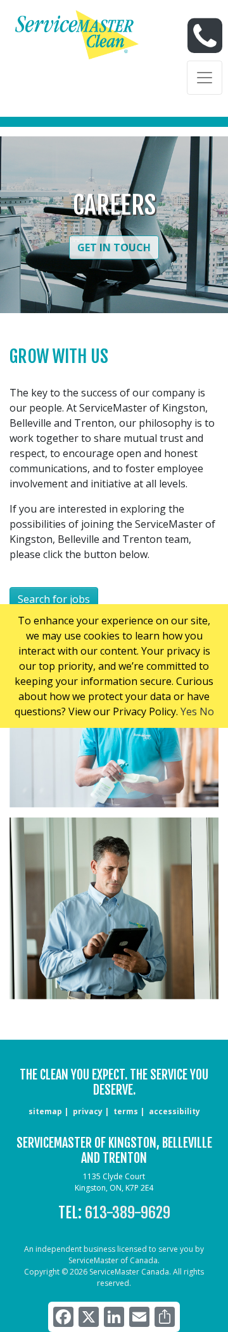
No (207, 711)
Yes (188, 711)
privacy (88, 1111)
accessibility (174, 1111)
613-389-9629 (127, 1212)
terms (125, 1111)
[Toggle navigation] (204, 78)
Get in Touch (114, 247)
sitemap (45, 1111)
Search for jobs (54, 599)
